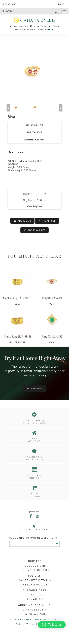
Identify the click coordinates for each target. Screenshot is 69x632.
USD (53, 29)
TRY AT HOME (48, 221)
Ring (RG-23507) (52, 298)
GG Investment (35, 609)
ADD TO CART (24, 221)
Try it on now (34, 388)
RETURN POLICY (35, 584)
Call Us (35, 595)
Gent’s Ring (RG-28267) (17, 298)
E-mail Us (35, 599)
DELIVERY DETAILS (35, 570)
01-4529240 (10, 4)
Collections (35, 565)
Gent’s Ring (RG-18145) (17, 336)
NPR (49, 29)
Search (9, 11)
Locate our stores (34, 529)
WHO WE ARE (35, 613)
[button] (52, 624)
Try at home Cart (20, 26)
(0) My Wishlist (39, 26)
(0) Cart (55, 26)
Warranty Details (35, 580)
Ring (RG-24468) (52, 336)
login (63, 4)
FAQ (18, 624)
